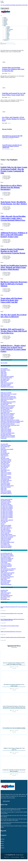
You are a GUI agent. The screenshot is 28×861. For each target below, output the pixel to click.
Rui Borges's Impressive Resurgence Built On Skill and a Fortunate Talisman (14, 284)
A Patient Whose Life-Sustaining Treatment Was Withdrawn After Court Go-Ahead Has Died (13, 69)
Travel (7, 38)
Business (5, 20)
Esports (5, 21)
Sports (7, 35)
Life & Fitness (9, 29)
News (7, 32)
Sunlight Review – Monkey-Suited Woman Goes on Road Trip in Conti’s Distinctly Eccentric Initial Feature (13, 348)
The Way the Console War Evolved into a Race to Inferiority (13, 316)
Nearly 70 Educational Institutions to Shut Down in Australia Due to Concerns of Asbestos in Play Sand (12, 619)
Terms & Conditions (15, 857)
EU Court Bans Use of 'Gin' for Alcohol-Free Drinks (10, 625)
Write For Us (6, 857)
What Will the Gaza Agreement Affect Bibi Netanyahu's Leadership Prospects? (12, 136)
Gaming (8, 26)
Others (7, 33)
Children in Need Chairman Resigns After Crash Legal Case (11, 631)
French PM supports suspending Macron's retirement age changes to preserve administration (12, 146)
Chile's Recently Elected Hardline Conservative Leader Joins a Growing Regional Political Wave (13, 218)
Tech (7, 37)
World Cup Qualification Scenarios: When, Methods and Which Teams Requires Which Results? (14, 267)
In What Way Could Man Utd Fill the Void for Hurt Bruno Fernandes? (13, 637)
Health (7, 28)
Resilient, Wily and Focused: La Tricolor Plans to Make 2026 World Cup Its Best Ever (14, 331)
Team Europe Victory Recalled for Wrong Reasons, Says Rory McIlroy (14, 203)
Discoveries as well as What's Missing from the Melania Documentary (11, 187)
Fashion (5, 22)
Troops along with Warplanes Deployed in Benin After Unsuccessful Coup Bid (11, 300)
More (4, 25)
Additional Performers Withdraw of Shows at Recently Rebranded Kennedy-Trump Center (14, 235)
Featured (5, 24)
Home (4, 17)
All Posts (5, 19)
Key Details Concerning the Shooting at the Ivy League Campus (12, 613)
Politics (8, 34)
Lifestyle (8, 30)
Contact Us (6, 39)
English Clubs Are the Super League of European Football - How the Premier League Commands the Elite (14, 170)
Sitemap (22, 857)
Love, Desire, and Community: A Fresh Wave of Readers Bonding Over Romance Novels (13, 118)
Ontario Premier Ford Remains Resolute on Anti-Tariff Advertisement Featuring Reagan (13, 251)
